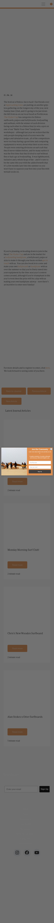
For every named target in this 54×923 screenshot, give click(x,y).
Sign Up (40, 471)
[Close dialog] (51, 449)
